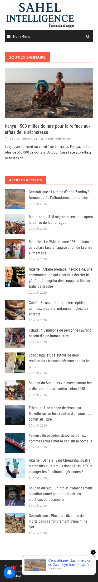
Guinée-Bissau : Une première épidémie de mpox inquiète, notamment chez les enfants (59, 308)
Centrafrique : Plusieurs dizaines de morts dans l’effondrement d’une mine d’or (58, 521)
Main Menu (21, 36)
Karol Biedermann (58, 138)
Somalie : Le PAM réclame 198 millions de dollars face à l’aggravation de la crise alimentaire (60, 247)
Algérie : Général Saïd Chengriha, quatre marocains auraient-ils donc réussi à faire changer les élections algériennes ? (61, 466)
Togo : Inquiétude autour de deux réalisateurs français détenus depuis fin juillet (59, 361)
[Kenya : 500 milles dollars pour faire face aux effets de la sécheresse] (49, 92)
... (25, 157)
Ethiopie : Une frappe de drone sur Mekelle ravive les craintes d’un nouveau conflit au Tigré (60, 414)
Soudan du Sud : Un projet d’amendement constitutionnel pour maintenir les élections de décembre (60, 494)
